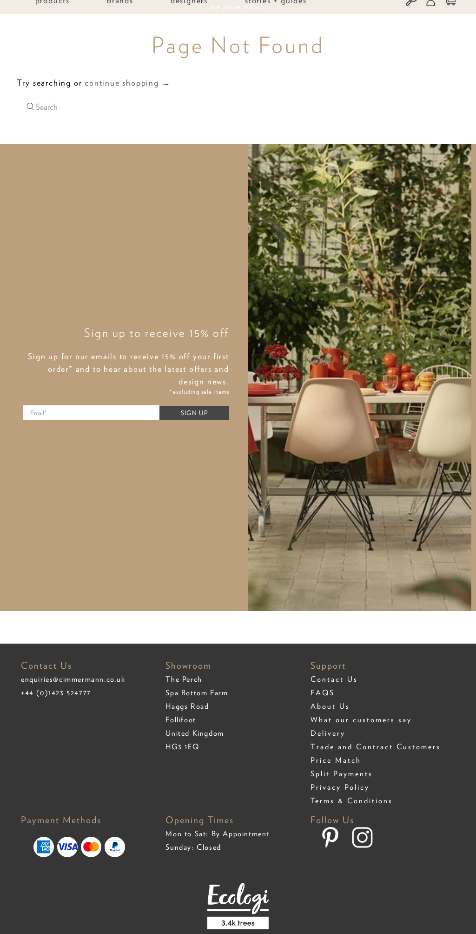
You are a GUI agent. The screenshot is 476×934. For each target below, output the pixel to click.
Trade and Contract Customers (376, 746)
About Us (330, 706)
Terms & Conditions (352, 800)
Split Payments (342, 773)
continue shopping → (128, 82)
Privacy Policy (340, 787)
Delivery (328, 733)
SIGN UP (194, 413)
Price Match (336, 760)
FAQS (323, 692)
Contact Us (334, 679)
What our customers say (361, 719)
